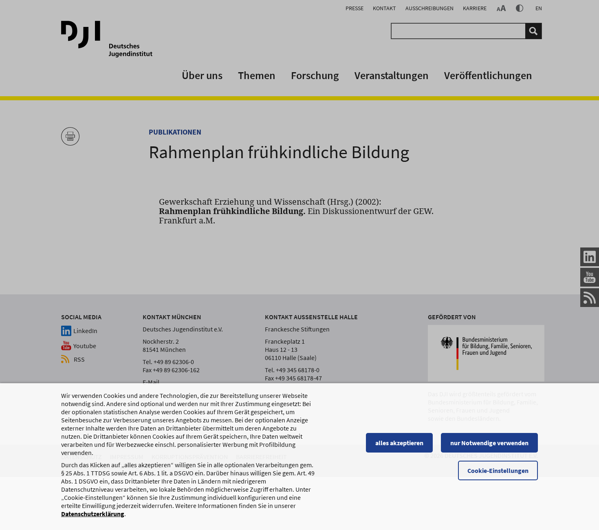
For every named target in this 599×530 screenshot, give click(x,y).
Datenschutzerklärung (92, 514)
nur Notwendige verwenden (489, 443)
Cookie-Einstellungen (498, 470)
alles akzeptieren (399, 443)
